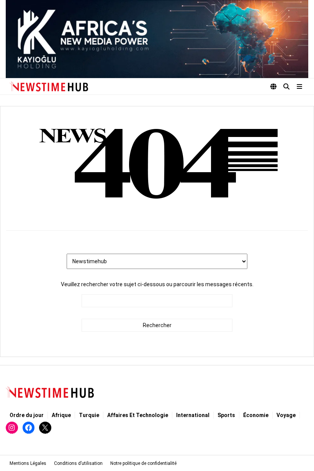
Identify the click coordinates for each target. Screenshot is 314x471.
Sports (226, 415)
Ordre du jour (27, 415)
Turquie (89, 415)
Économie (255, 415)
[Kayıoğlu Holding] (157, 39)
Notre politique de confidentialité (143, 463)
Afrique (61, 415)
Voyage (286, 415)
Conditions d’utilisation (78, 463)
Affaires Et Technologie (137, 415)
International (192, 415)
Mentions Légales (28, 463)
